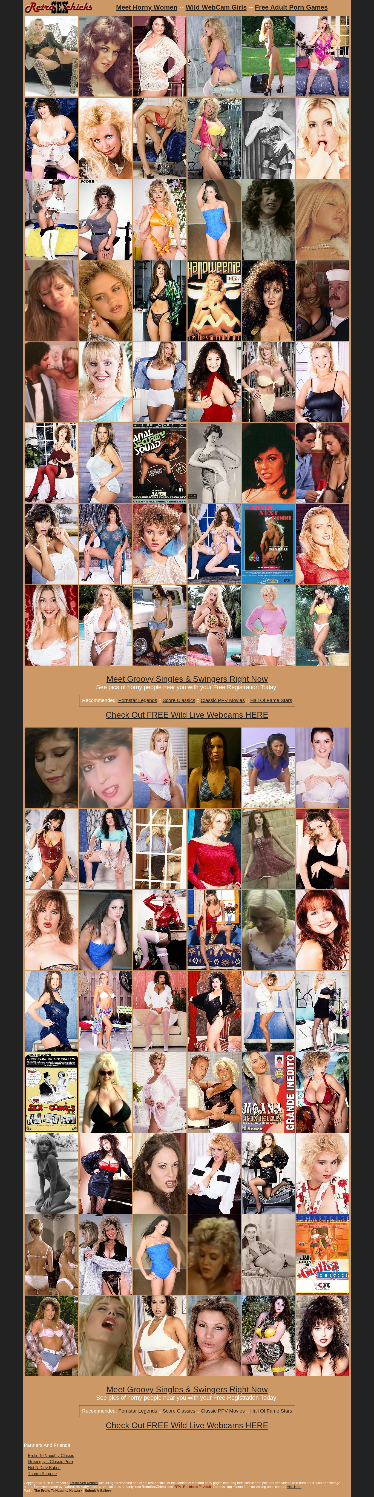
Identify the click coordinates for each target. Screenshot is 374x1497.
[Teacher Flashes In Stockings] (159, 887)
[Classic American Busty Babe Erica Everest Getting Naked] (159, 420)
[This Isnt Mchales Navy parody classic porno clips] (322, 339)
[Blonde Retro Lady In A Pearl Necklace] (322, 258)
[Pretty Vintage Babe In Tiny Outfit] (268, 1293)
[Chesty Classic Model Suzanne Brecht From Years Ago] (159, 583)
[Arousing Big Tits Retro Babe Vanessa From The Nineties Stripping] (105, 501)
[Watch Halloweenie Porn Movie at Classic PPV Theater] (214, 339)
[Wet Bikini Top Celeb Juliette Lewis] (214, 806)
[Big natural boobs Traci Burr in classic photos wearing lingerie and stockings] (322, 887)
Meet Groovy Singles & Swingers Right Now (187, 678)
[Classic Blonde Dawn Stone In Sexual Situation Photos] (214, 1131)
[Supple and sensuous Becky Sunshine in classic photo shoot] (268, 1050)
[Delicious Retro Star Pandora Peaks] (51, 258)
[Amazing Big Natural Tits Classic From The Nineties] (214, 420)
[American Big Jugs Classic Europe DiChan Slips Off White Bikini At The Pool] (105, 664)
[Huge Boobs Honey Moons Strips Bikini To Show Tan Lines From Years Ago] (214, 664)
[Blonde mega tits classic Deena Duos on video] (105, 1131)
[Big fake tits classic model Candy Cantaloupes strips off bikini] (322, 1131)
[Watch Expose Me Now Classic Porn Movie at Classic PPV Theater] (51, 420)
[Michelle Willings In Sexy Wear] (322, 95)
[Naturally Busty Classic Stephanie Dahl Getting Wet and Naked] (51, 887)
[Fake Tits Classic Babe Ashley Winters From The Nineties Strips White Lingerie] (159, 1131)
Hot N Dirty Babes (44, 1467)
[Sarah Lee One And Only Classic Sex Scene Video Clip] (322, 501)
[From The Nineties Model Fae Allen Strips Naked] (159, 1374)
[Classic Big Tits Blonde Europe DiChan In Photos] (322, 1050)
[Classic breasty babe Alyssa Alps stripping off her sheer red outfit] (322, 583)
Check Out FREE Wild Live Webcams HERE (187, 714)
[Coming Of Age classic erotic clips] (268, 887)
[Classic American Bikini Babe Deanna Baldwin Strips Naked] (105, 1050)
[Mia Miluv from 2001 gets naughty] (214, 1374)
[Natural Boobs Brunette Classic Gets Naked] (268, 1374)
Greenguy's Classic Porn (50, 1461)
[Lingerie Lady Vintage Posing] (268, 177)
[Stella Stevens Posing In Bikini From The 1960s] (51, 1212)
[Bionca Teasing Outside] (51, 1374)
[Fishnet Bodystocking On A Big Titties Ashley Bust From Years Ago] (51, 969)
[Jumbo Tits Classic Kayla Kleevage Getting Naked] (268, 420)
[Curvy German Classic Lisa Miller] (159, 95)
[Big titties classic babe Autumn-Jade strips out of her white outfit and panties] (51, 664)
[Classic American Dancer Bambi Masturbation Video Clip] (105, 1374)
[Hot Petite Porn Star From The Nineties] (159, 1293)
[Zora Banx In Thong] (268, 95)
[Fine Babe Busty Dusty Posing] (105, 1293)
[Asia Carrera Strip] (159, 664)
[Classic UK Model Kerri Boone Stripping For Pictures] (159, 258)
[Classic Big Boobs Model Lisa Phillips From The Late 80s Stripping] (268, 339)
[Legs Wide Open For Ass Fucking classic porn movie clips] (268, 969)
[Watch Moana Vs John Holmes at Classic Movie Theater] (268, 1131)
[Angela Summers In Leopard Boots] (51, 95)
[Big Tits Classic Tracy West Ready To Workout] (105, 258)
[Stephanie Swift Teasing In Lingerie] (105, 969)
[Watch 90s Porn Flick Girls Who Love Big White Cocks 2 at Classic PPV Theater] (214, 1293)
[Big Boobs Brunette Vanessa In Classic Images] (51, 1050)
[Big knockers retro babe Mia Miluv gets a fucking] (51, 339)
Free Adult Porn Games (291, 7)
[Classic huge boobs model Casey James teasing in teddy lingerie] (105, 583)
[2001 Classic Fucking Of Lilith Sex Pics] (159, 1212)
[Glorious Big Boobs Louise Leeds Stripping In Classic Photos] (322, 1212)
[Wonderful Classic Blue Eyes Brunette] (105, 887)
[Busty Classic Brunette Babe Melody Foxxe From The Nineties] (214, 969)
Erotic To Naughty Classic (51, 1455)
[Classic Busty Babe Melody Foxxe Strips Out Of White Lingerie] (51, 583)
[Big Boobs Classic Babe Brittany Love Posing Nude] (322, 969)
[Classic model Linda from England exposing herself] (322, 420)
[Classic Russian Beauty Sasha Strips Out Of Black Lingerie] (214, 1050)
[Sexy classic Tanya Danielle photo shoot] (159, 806)
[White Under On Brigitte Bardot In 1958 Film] (51, 1293)
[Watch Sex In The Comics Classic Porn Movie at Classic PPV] (51, 1131)
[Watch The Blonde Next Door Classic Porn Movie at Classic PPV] (268, 583)
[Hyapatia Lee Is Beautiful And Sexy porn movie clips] (268, 501)
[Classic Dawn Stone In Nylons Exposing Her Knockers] (268, 664)
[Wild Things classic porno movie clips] (268, 258)
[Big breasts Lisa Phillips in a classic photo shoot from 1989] (322, 1374)
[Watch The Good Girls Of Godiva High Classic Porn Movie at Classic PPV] (322, 1293)
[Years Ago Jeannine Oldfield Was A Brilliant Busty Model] (105, 1212)
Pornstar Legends (137, 700)
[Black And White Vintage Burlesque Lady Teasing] (214, 501)
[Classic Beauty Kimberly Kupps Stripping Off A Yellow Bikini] (214, 177)
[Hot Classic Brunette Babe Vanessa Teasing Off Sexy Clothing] (159, 339)
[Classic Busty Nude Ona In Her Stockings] (214, 887)
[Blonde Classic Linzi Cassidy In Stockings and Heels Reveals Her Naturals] (322, 177)
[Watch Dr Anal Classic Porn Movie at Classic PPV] (51, 806)
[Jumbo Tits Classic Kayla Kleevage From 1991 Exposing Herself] (105, 420)
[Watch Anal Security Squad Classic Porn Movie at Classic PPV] (159, 501)
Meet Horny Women (146, 7)
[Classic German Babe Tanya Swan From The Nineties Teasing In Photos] (214, 583)
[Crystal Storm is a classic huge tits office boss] (214, 1212)
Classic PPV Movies (223, 700)
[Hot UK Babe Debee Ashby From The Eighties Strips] (159, 969)
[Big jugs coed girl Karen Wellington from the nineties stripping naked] (322, 806)
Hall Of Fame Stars (271, 700)
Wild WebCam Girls (216, 7)
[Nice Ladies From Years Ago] (105, 95)
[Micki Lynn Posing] (105, 339)
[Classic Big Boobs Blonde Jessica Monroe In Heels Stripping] (159, 177)
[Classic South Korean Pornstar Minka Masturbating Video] (268, 806)
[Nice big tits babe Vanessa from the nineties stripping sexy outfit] (268, 1212)
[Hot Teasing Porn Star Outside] (322, 664)
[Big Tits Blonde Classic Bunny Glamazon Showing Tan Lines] (105, 177)
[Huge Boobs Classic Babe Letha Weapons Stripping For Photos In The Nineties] (51, 501)
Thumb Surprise (42, 1473)
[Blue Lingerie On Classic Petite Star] (214, 258)
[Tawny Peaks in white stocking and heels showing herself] (159, 1050)
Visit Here (294, 1487)
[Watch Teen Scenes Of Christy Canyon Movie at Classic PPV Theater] (105, 806)
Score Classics (179, 700)
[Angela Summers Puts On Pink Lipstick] (214, 95)
